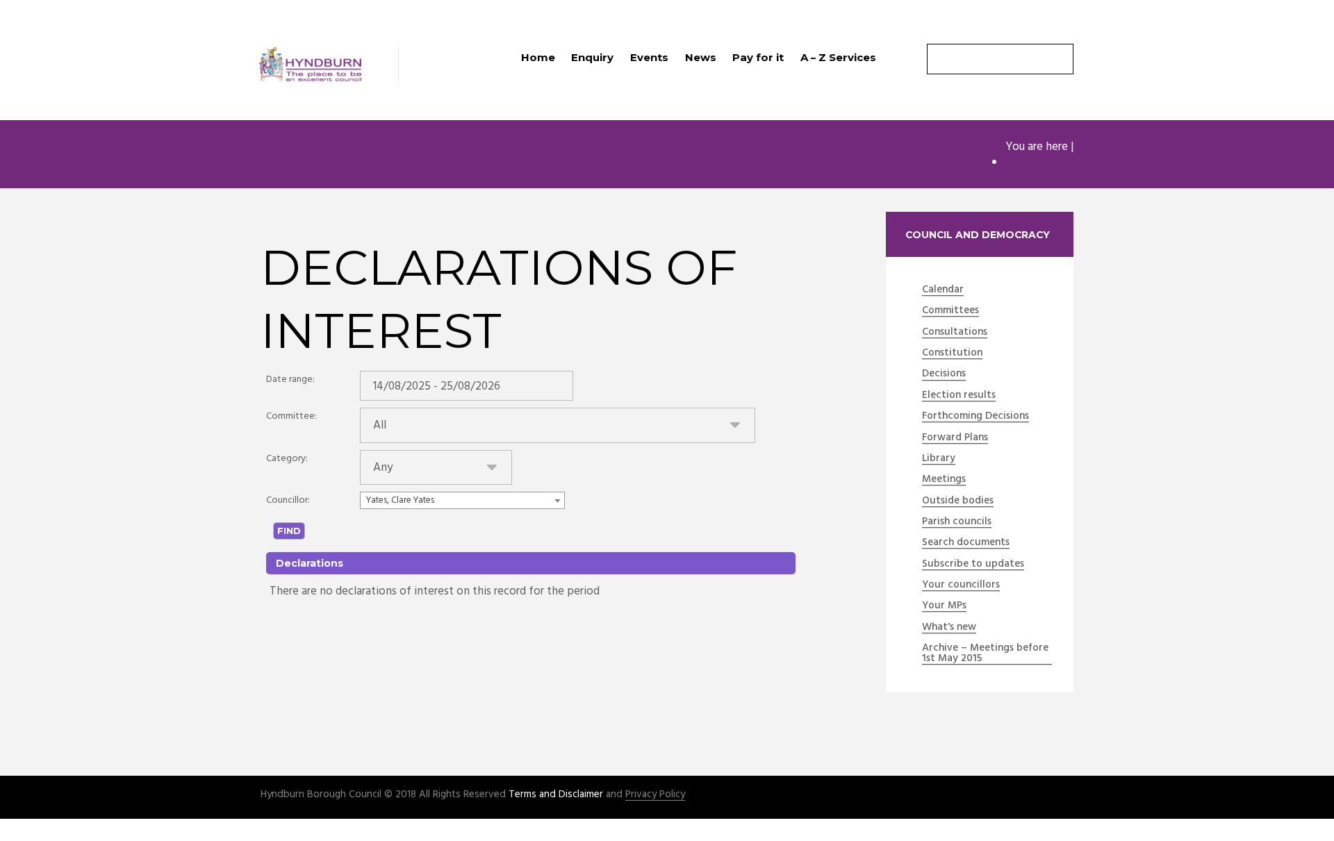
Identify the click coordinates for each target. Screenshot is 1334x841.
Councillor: (288, 500)
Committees (950, 311)
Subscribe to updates (973, 564)
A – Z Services (838, 57)
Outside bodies (958, 501)
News (700, 57)
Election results (959, 395)
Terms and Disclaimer (556, 794)
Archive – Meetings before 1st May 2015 (985, 654)
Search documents (966, 543)
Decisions (944, 374)
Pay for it (758, 57)
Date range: (290, 380)
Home (538, 57)
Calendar (943, 290)
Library (938, 459)
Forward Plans (955, 438)
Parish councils (956, 522)
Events (649, 57)
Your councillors (961, 585)
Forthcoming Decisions (975, 416)
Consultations (954, 332)
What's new (949, 627)
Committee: (291, 416)
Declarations (1037, 162)
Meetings (944, 479)
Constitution (952, 353)
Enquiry (592, 57)
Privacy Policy (655, 795)
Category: (287, 459)
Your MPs (944, 606)
